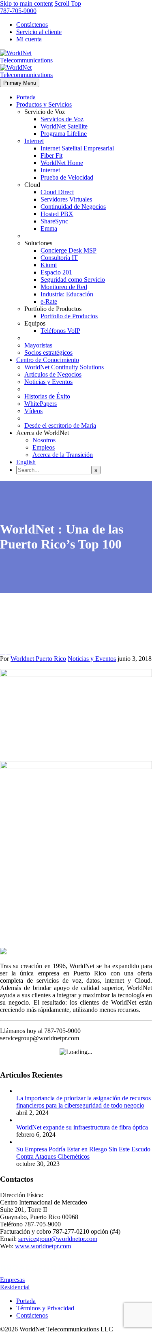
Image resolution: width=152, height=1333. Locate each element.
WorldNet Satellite (64, 126)
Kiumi (49, 264)
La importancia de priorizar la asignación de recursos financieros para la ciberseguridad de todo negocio (83, 1102)
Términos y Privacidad (45, 1308)
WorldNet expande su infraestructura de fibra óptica (82, 1127)
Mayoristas (38, 345)
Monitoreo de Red (64, 286)
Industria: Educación (67, 294)
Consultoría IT (59, 257)
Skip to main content (26, 3)
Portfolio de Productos (69, 316)
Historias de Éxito (47, 396)
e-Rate (49, 301)
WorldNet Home (62, 162)
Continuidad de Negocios (73, 206)
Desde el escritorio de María (60, 425)
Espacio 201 (56, 272)
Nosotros (44, 440)
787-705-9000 (18, 10)
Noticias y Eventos (48, 381)
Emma (49, 228)
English (26, 462)
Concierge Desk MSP (68, 250)
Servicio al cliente (39, 31)
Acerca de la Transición (62, 454)
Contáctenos (32, 24)
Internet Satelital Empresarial (77, 148)
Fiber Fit (51, 155)
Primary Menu (19, 83)
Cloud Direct (57, 192)
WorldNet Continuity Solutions (64, 367)
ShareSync (54, 221)
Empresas (12, 1279)
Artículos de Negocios (52, 374)
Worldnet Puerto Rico (38, 658)
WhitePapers (40, 403)
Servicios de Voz (62, 119)
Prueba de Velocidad (67, 177)
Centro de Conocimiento (47, 359)
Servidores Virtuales (66, 199)
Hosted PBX (57, 213)
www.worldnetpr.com (43, 1246)
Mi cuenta (29, 39)
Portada (26, 97)
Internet (34, 140)
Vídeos (33, 410)
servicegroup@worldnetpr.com (57, 1238)
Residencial (15, 1287)
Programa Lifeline (64, 133)
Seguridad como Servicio (73, 279)
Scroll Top (67, 3)
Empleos (43, 447)
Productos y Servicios (44, 104)
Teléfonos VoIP (60, 330)
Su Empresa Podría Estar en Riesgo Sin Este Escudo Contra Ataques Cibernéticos (83, 1153)
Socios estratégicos (48, 352)
